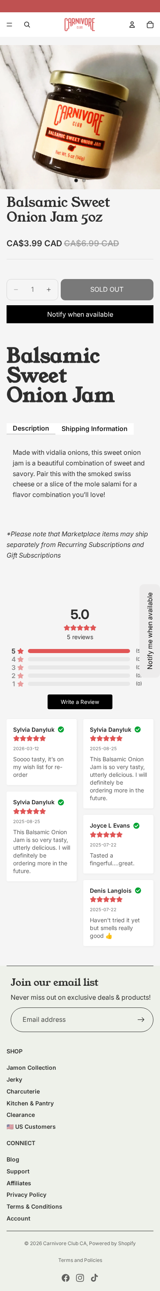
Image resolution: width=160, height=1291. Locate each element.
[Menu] (9, 24)
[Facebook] (66, 1278)
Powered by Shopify (112, 1243)
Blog (13, 1159)
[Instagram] (80, 1278)
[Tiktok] (94, 1278)
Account (18, 1218)
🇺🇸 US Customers (31, 1126)
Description (31, 428)
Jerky (14, 1079)
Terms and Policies (80, 1260)
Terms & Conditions (34, 1206)
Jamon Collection (31, 1067)
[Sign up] (141, 1019)
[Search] (27, 25)
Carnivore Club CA (65, 1243)
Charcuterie (23, 1091)
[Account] (132, 25)
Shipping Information (95, 428)
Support (18, 1171)
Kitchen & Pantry (30, 1103)
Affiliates (19, 1183)
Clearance (21, 1114)
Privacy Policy (26, 1194)
